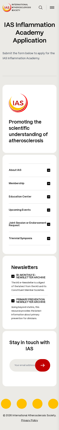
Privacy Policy (29, 420)
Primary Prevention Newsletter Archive (30, 300)
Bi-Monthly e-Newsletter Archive (30, 276)
